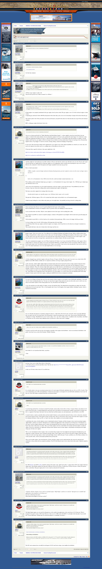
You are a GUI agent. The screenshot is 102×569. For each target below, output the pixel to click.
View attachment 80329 (30, 69)
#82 (87, 62)
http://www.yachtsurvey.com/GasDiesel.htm (35, 155)
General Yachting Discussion (24, 38)
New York (22, 376)
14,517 (23, 58)
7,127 (23, 245)
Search (59, 11)
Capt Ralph (16, 43)
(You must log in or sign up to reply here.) (81, 549)
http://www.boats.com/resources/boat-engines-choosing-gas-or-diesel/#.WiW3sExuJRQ (45, 152)
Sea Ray (40, 464)
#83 (87, 80)
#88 (87, 231)
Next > (35, 549)
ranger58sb (16, 341)
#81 (87, 43)
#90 (87, 276)
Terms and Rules (86, 567)
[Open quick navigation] (87, 25)
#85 (87, 127)
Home (40, 11)
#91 (87, 295)
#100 (87, 519)
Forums (53, 11)
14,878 (23, 310)
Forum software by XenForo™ (22, 567)
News (34, 11)
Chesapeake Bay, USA (20, 358)
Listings (66, 11)
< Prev (19, 549)
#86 (87, 159)
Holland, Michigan (21, 143)
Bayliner (31, 464)
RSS (88, 556)
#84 (87, 101)
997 (23, 355)
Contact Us (76, 556)
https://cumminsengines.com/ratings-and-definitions (35, 532)
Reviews (46, 11)
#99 (87, 500)
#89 (87, 249)
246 (23, 264)
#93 (87, 341)
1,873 (23, 95)
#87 (87, 204)
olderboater (16, 159)
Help (81, 556)
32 (23, 375)
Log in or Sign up (85, 1)
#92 (87, 322)
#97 (87, 446)
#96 (87, 398)
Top (87, 556)
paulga (34, 38)
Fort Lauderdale (21, 175)
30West (15, 127)
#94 (87, 360)
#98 (87, 471)
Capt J (15, 295)
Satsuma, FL (22, 59)
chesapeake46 (17, 80)
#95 (87, 379)
